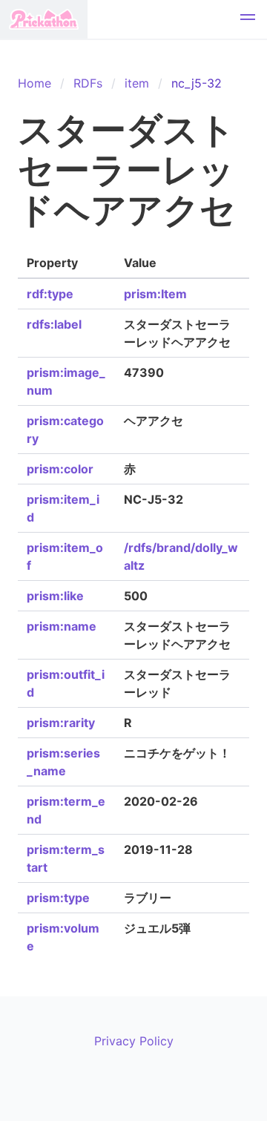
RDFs (87, 83)
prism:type (58, 897)
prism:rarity (61, 722)
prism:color (60, 468)
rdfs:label (54, 324)
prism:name (61, 626)
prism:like (55, 595)
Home (34, 83)
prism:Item (155, 293)
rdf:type (50, 293)
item (137, 83)
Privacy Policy (134, 1040)
